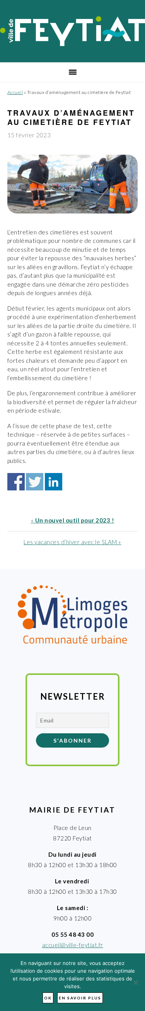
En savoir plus (80, 998)
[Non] (135, 982)
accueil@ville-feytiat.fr (72, 944)
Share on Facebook (16, 481)
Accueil (15, 92)
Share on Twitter (34, 481)
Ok (48, 998)
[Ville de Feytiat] (72, 43)
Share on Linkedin (53, 481)
